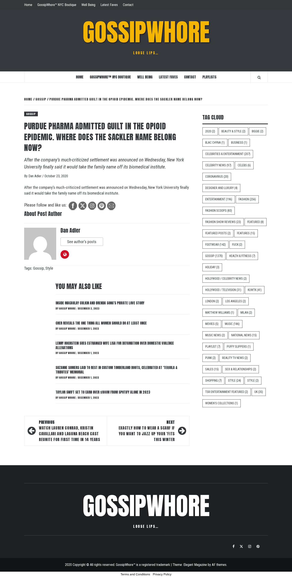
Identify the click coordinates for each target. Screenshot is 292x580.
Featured (255, 222)
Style (49, 268)
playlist (212, 346)
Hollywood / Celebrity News (226, 278)
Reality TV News (235, 358)
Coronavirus (216, 176)
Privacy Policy (162, 574)
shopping (213, 380)
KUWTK (255, 290)
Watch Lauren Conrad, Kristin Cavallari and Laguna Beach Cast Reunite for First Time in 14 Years (69, 430)
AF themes (219, 565)
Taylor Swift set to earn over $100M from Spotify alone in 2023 (103, 392)
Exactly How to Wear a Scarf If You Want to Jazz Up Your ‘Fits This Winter (147, 430)
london (212, 301)
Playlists (209, 77)
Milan (246, 312)
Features (246, 233)
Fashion (247, 199)
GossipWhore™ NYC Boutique (56, 5)
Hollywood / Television (223, 290)
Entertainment (218, 199)
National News (244, 335)
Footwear (215, 244)
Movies (211, 324)
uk (258, 392)
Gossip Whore (67, 308)
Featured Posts (218, 233)
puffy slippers (239, 346)
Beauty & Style (233, 131)
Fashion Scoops (218, 210)
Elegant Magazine (195, 565)
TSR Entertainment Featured (226, 392)
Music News (215, 335)
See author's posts (81, 241)
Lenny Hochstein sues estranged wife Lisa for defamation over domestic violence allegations (115, 345)
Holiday (212, 267)
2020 (210, 131)
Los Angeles (235, 301)
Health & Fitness (242, 256)
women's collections (221, 403)
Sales (212, 369)
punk (210, 358)
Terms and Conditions (135, 574)
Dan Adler (35, 176)
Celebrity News (218, 165)
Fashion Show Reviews (223, 222)
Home (28, 5)
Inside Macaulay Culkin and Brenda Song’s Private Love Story (100, 302)
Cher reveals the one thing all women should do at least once (101, 323)
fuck (237, 244)
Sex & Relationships (240, 369)
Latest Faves (109, 5)
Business (239, 142)
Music (232, 324)
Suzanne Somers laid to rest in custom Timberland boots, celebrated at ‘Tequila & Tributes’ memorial (116, 370)
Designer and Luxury (221, 188)
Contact (128, 5)
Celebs (244, 165)
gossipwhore (146, 32)
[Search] (259, 77)
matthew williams (219, 312)
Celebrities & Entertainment (227, 154)
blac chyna (215, 142)
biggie (257, 131)
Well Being (88, 5)
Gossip (31, 114)
